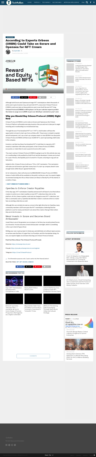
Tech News (46, 2)
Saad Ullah (17, 51)
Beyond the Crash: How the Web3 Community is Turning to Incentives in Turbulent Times (32, 308)
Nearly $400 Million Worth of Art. (31, 288)
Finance (84, 2)
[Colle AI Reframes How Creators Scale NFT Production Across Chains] (52, 281)
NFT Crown (23, 262)
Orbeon (30, 262)
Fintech (36, 2)
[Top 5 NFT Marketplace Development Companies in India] (14, 281)
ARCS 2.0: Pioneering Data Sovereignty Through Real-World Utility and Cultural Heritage (50, 309)
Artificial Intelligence (71, 2)
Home (30, 2)
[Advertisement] (48, 19)
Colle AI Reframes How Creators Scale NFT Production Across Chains (52, 289)
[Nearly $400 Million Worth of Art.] (33, 281)
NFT (18, 262)
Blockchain (57, 2)
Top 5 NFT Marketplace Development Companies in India (14, 289)
